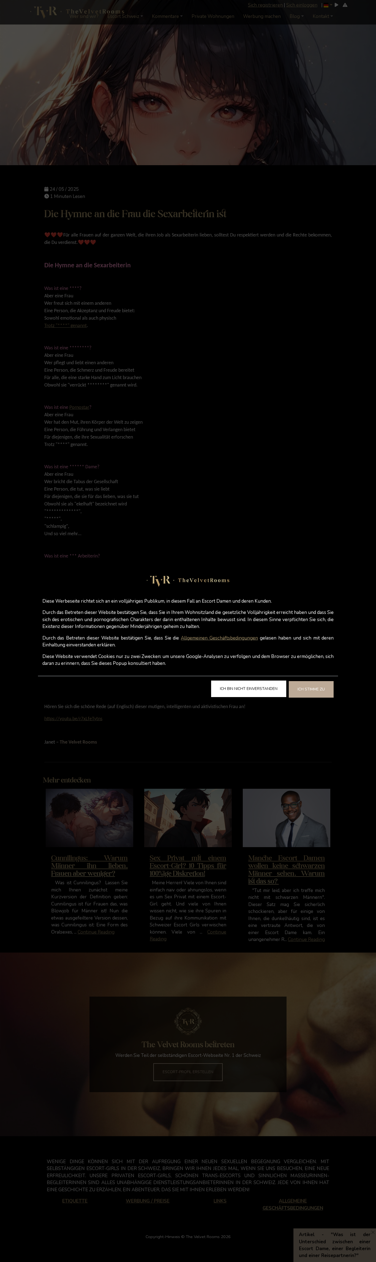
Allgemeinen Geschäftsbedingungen (219, 638)
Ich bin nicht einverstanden (248, 688)
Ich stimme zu (311, 689)
